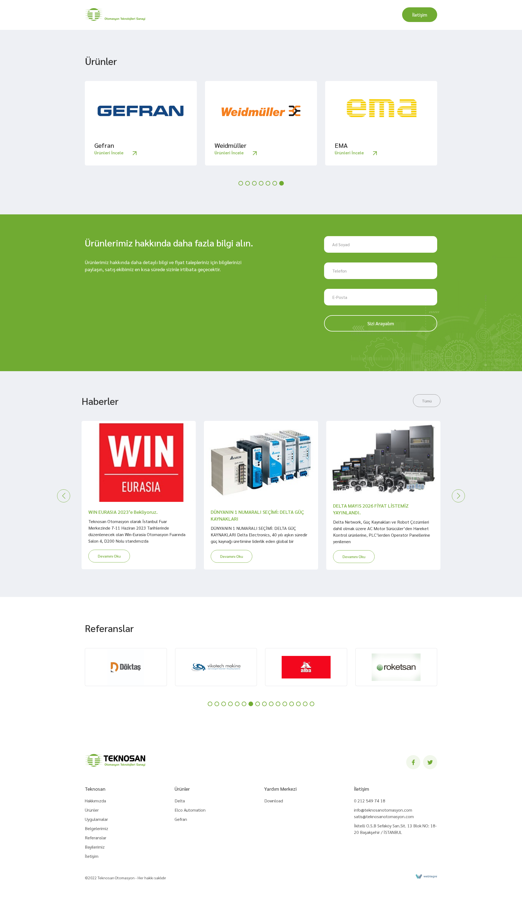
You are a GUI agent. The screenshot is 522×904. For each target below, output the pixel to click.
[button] (240, 183)
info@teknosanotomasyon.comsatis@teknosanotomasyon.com (384, 813)
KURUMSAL (170, 15)
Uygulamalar (96, 819)
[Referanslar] (125, 667)
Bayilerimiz (95, 847)
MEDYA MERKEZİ (249, 15)
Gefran (181, 819)
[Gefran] (141, 110)
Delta (180, 800)
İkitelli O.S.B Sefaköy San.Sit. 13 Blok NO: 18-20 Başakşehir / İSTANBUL (395, 829)
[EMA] (381, 111)
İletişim (419, 15)
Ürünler (92, 810)
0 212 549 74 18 (369, 800)
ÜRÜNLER (207, 15)
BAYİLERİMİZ (348, 14)
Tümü (427, 400)
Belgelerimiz (96, 828)
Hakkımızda (95, 800)
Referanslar (95, 837)
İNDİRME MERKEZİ (300, 15)
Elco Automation (190, 810)
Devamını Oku (109, 555)
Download (273, 800)
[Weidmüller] (261, 111)
